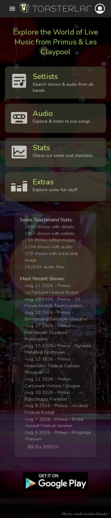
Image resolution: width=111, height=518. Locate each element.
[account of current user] (12, 8)
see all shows (42, 446)
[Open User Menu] (100, 8)
